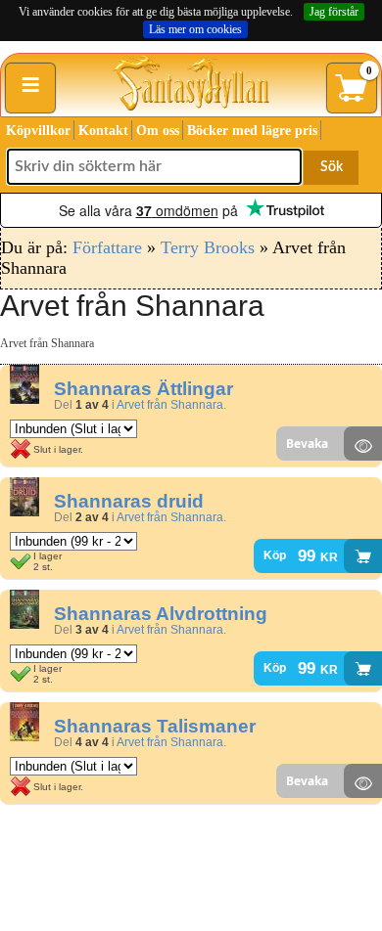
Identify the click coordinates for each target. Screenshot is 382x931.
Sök (331, 167)
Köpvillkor (38, 130)
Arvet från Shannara (170, 405)
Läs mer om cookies (195, 29)
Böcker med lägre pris (252, 130)
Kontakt (103, 130)
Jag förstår (334, 12)
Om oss (157, 130)
